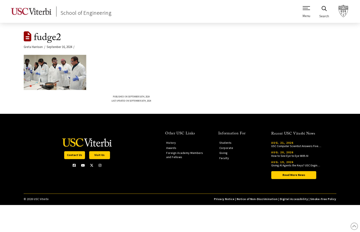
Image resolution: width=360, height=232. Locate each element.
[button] (306, 13)
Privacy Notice (224, 199)
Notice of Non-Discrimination (257, 199)
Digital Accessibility (294, 199)
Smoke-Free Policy (323, 199)
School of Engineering (86, 13)
